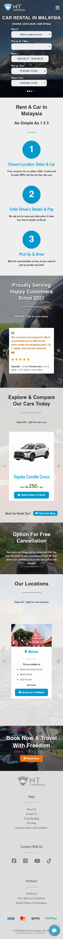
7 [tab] (38, 716)
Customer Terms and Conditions (31, 827)
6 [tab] (34, 716)
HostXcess (31, 893)
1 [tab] (9, 716)
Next (58, 350)
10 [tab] (53, 716)
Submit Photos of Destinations (31, 903)
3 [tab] (19, 716)
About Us (31, 809)
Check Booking (31, 818)
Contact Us (31, 814)
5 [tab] (29, 716)
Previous (4, 350)
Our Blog (31, 823)
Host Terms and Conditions (31, 898)
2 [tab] (14, 716)
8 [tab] (43, 716)
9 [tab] (48, 716)
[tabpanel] (31, 661)
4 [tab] (24, 716)
